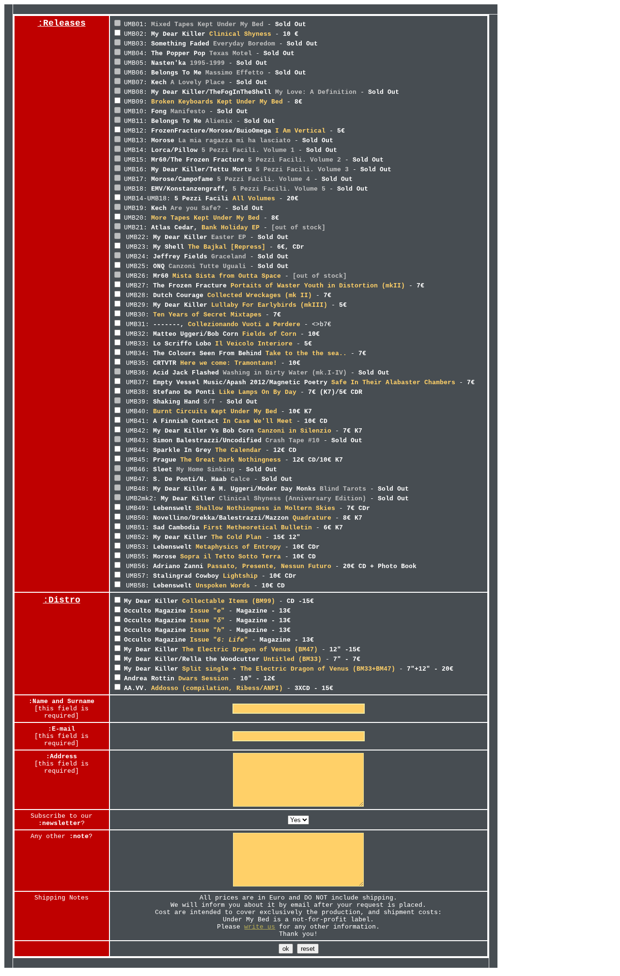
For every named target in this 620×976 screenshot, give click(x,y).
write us (259, 927)
